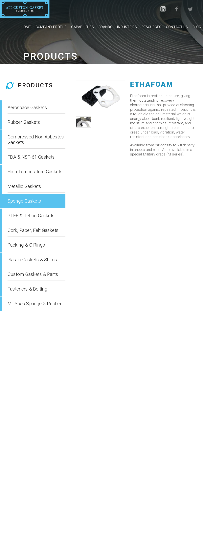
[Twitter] (190, 9)
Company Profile (50, 27)
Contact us (177, 27)
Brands (105, 27)
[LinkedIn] (163, 8)
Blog (196, 27)
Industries (127, 27)
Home (26, 27)
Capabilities (82, 27)
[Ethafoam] (100, 97)
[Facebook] (176, 8)
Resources (151, 27)
